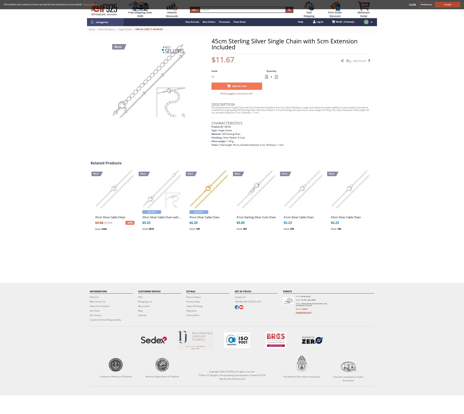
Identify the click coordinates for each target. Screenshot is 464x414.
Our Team (95, 310)
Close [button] (412, 4)
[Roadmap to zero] (312, 340)
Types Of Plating (194, 306)
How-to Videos (193, 297)
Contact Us (240, 297)
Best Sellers (209, 21)
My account (144, 306)
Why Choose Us (97, 301)
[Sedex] (154, 340)
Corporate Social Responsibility (105, 319)
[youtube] (241, 307)
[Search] (289, 10)
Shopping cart (145, 301)
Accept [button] (447, 4)
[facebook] (237, 307)
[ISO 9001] (237, 340)
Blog (140, 310)
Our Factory (96, 315)
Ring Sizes (191, 310)
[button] (105, 22)
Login (231, 93)
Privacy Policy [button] (90, 4)
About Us (94, 297)
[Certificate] (195, 340)
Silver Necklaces (106, 29)
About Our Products (99, 306)
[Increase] (276, 77)
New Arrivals (192, 21)
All (194, 9)
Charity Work (192, 315)
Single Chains (125, 29)
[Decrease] (266, 77)
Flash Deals (239, 21)
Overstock (224, 21)
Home (92, 29)
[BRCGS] (276, 340)
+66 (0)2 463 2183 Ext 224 (248, 301)
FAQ (140, 297)
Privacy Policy (193, 301)
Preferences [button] (426, 4)
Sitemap (142, 315)
